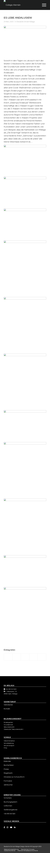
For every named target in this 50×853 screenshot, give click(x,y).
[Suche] (37, 5)
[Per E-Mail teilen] (42, 657)
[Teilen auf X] (16, 657)
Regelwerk (8, 773)
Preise (6, 769)
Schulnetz (8, 798)
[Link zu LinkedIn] (15, 827)
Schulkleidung (9, 743)
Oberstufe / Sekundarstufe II (13, 729)
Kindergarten (8, 722)
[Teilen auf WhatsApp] (25, 657)
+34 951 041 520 (11, 689)
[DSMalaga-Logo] (21, 5)
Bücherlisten (9, 765)
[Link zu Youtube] (11, 827)
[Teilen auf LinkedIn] (33, 657)
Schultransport (9, 745)
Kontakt (7, 709)
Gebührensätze (9, 741)
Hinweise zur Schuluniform (14, 777)
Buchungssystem (10, 802)
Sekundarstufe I (9, 727)
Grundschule (8, 725)
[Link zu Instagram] (7, 827)
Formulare (8, 781)
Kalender (7, 761)
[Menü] (43, 5)
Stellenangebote (10, 810)
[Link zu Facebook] (4, 827)
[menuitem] (37, 5)
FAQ (5, 748)
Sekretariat (8, 705)
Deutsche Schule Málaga (26, 22)
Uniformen (8, 806)
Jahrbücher (8, 785)
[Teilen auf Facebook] (8, 657)
